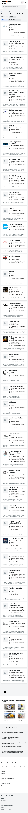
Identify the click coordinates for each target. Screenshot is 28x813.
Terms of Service (4, 802)
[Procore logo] (6, 1)
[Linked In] (1, 795)
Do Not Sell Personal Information (7, 805)
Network (4, 3)
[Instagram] (9, 795)
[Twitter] (6, 795)
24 (20, 692)
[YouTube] (12, 795)
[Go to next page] (23, 692)
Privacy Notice (3, 800)
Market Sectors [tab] (14, 766)
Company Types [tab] (5, 766)
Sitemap (2, 807)
